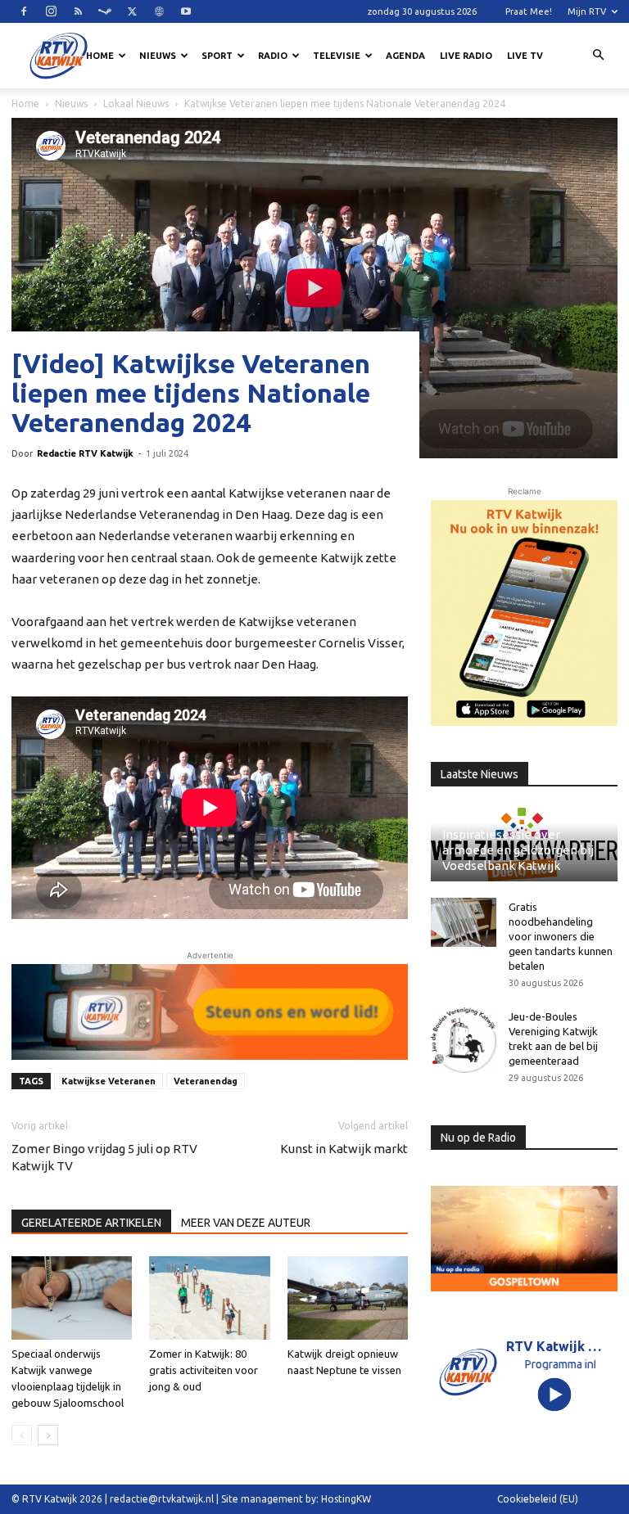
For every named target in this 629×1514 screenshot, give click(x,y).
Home (100, 56)
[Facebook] (23, 11)
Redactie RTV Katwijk (85, 453)
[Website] (159, 11)
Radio (272, 56)
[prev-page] (21, 1435)
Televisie (336, 56)
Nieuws (157, 56)
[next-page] (48, 1435)
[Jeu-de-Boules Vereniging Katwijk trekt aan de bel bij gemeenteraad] (463, 1040)
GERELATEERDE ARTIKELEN (91, 1222)
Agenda (405, 56)
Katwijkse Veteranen (108, 1081)
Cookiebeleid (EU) (537, 1499)
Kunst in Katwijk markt (344, 1149)
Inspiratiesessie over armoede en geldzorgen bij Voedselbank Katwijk (518, 849)
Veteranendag (206, 1081)
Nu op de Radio (478, 1137)
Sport (217, 56)
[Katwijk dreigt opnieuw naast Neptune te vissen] (347, 1297)
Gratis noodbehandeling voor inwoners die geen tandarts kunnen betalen (561, 936)
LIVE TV (525, 56)
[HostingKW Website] (524, 613)
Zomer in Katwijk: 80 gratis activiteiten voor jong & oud (203, 1370)
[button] (598, 55)
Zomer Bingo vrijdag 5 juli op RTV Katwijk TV (104, 1157)
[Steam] (105, 11)
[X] (132, 11)
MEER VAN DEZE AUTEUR (245, 1222)
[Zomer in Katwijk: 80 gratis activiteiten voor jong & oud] (209, 1297)
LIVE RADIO (466, 56)
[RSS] (78, 11)
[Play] (555, 1394)
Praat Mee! (528, 11)
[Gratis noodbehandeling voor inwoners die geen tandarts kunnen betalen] (463, 922)
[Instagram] (50, 11)
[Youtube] (186, 11)
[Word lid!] (209, 1012)
